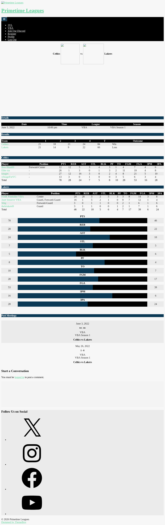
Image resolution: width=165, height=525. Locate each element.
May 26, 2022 (82, 346)
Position (43, 164)
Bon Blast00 (7, 167)
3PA (159, 164)
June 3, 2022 (82, 323)
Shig (3, 203)
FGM (128, 164)
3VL (10, 25)
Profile (11, 36)
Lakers (4, 147)
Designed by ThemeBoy (13, 522)
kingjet (4, 173)
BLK (103, 164)
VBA (10, 28)
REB (73, 164)
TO (119, 164)
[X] (32, 439)
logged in (19, 377)
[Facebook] (32, 489)
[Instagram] (32, 464)
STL (93, 164)
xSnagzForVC (8, 176)
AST (83, 164)
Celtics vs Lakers (82, 339)
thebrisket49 (7, 206)
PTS (63, 164)
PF (112, 164)
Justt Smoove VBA (11, 199)
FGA (139, 164)
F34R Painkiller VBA (12, 196)
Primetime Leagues (22, 10)
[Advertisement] (82, 90)
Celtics (4, 144)
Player (5, 164)
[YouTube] (32, 513)
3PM (149, 164)
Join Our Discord (16, 31)
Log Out (12, 39)
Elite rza (5, 170)
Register (12, 33)
